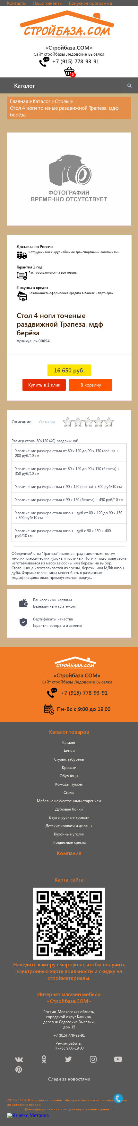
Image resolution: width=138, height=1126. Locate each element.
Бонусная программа (90, 3)
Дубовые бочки (69, 809)
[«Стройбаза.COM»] (67, 41)
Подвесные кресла (69, 842)
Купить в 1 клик (44, 385)
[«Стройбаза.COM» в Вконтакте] (19, 1060)
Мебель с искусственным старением (69, 800)
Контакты (16, 3)
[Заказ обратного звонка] (44, 62)
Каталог (69, 742)
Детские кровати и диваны (69, 825)
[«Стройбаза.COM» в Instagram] (94, 1060)
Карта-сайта (69, 879)
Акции (69, 750)
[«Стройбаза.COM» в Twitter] (69, 1060)
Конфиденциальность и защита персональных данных (68, 1109)
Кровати (69, 767)
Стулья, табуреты (69, 759)
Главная (19, 101)
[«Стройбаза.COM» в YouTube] (118, 1060)
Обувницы (69, 775)
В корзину (91, 385)
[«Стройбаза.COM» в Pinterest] (19, 1070)
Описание (21, 421)
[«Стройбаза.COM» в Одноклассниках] (44, 1060)
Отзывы (47, 421)
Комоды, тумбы (69, 784)
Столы (69, 792)
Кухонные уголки (69, 834)
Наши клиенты (48, 3)
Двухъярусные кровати (69, 817)
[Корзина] (69, 71)
